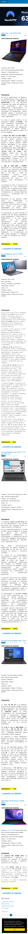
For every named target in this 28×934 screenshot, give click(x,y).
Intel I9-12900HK (11, 830)
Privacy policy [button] (21, 926)
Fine (7, 918)
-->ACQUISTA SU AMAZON (11, 249)
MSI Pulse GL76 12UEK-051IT (8, 901)
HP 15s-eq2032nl (5, 908)
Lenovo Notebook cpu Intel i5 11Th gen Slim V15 (13, 453)
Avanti (3, 918)
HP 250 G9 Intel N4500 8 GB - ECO (13, 640)
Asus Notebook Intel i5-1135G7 (12, 254)
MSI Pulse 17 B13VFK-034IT (11, 33)
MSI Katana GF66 (5, 903)
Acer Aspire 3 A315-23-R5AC (8, 906)
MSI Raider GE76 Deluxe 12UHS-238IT (13, 802)
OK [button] (14, 929)
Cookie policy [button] (13, 926)
